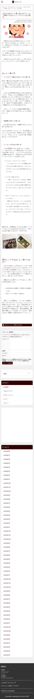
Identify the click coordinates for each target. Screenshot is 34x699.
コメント (5, 339)
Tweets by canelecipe (8, 691)
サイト (4, 355)
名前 (4, 351)
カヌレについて (9, 325)
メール (4, 353)
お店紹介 (3, 676)
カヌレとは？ (5, 672)
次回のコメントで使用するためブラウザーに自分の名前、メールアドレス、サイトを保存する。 (16, 360)
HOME (3, 670)
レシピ (3, 674)
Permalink (19, 325)
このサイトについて (7, 678)
